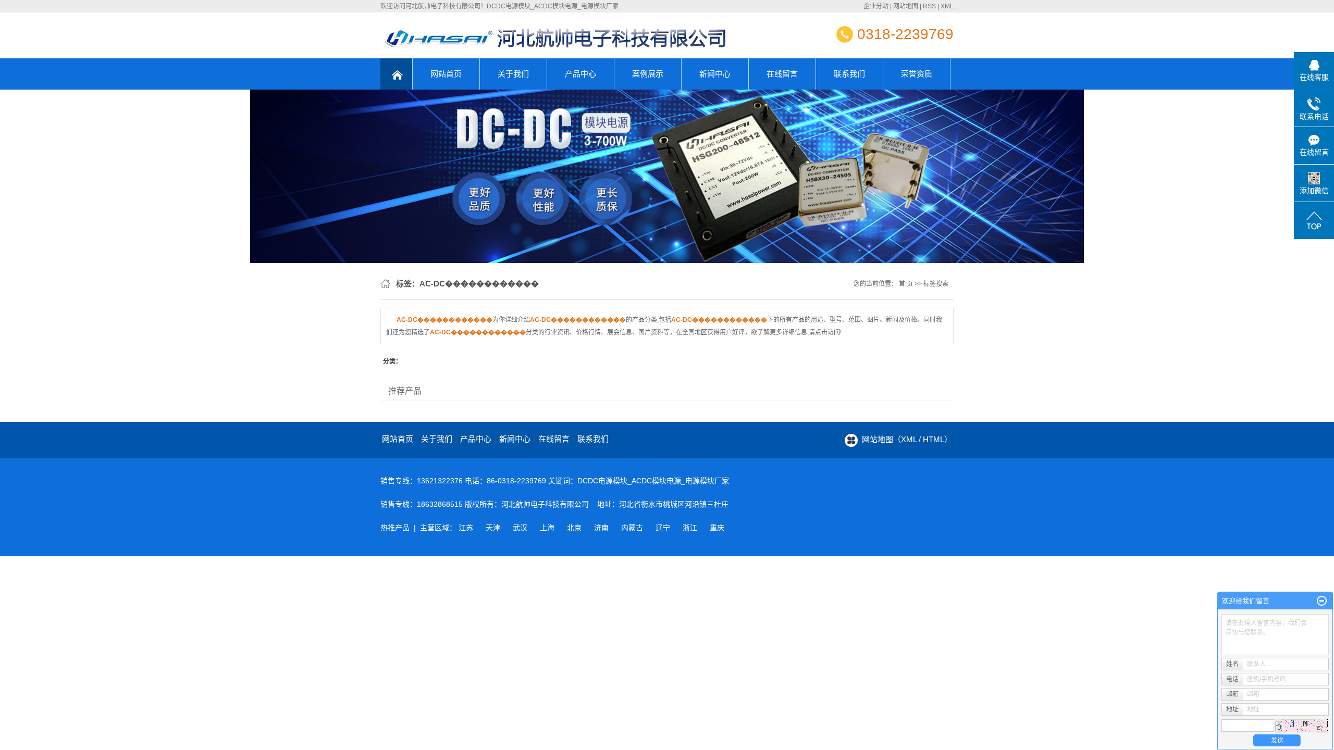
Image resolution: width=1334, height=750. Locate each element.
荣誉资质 (916, 73)
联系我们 (849, 73)
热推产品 (395, 527)
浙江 (690, 527)
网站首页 (446, 73)
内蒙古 (632, 527)
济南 (601, 527)
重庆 (717, 527)
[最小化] (1322, 601)
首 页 (906, 284)
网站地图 (905, 6)
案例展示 (647, 73)
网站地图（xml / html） (907, 439)
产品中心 (580, 73)
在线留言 (782, 73)
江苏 (466, 527)
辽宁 (663, 527)
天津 (493, 527)
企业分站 (875, 6)
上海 (547, 527)
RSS (929, 6)
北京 (574, 527)
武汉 (520, 527)
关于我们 (513, 73)
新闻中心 (715, 73)
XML (947, 6)
